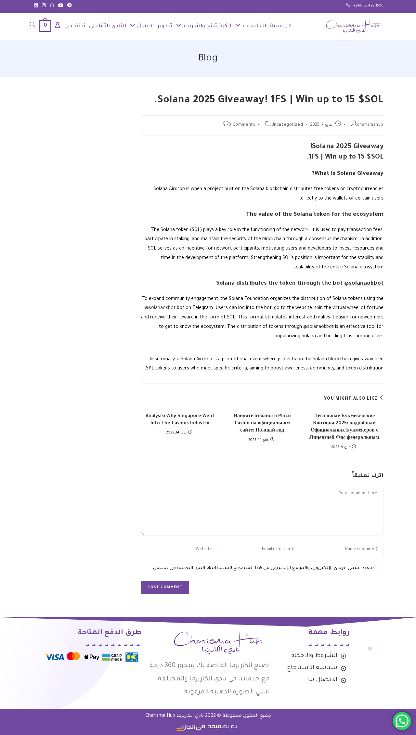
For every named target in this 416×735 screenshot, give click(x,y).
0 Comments (241, 125)
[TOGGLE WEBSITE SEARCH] (32, 26)
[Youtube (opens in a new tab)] (60, 6)
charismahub (370, 125)
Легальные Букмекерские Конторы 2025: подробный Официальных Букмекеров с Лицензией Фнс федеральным (344, 427)
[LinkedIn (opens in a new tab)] (52, 6)
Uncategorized (287, 125)
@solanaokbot (364, 283)
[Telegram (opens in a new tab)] (68, 6)
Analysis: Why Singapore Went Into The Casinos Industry (180, 420)
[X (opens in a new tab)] (36, 6)
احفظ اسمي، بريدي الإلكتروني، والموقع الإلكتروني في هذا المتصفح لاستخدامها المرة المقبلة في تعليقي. (263, 568)
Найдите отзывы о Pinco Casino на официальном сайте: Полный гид (262, 424)
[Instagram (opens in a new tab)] (44, 6)
